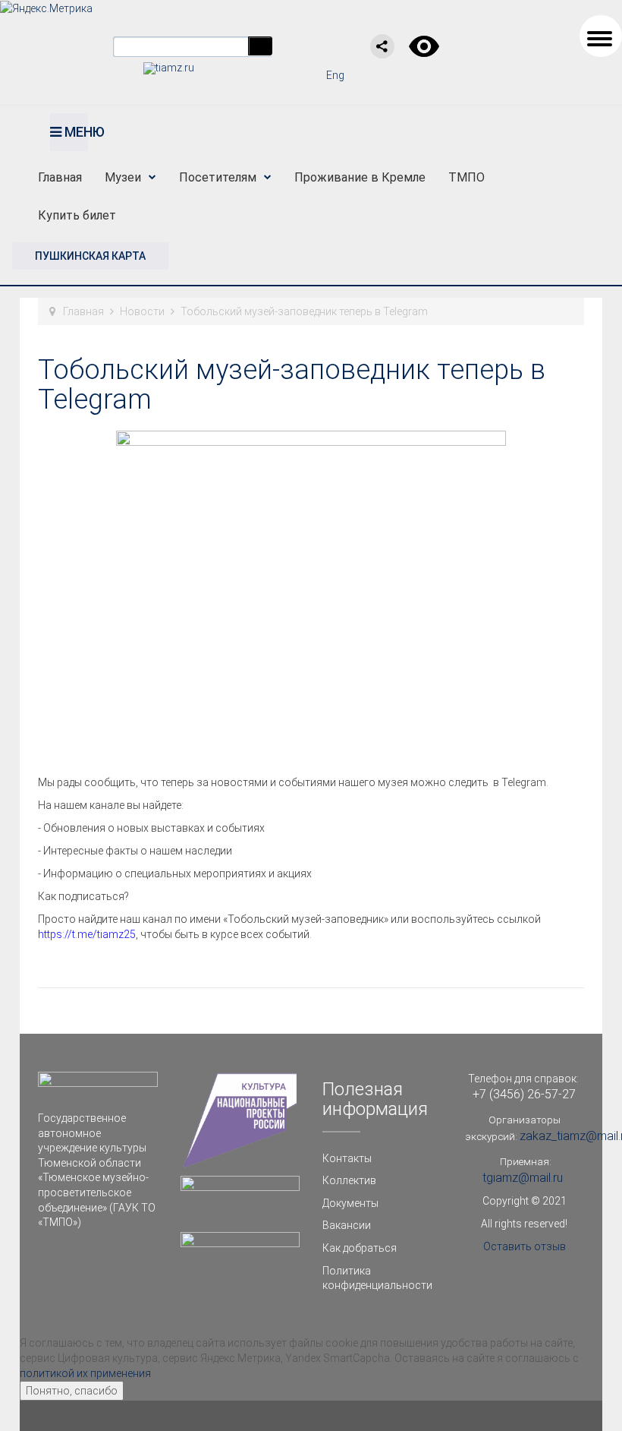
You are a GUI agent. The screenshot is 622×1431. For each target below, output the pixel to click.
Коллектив (349, 1180)
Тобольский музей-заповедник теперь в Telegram (291, 385)
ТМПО (466, 177)
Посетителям (217, 177)
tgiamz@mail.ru (522, 1177)
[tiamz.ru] (168, 68)
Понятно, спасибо (72, 1391)
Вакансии (346, 1225)
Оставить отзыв (524, 1246)
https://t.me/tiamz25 (87, 934)
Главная (60, 177)
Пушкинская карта (90, 256)
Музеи (123, 177)
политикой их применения (85, 1373)
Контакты (347, 1158)
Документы (350, 1203)
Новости (142, 311)
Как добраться (359, 1248)
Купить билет (77, 215)
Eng (335, 75)
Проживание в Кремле (360, 177)
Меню (74, 132)
